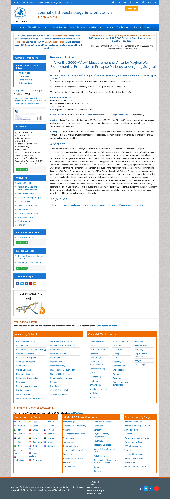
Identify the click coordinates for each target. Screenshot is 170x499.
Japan (20, 442)
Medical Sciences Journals (29, 263)
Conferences (43, 2)
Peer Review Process (26, 193)
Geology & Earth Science (61, 341)
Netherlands (19, 460)
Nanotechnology (57, 366)
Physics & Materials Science (136, 438)
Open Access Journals (55, 42)
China (35, 430)
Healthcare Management (74, 434)
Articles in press (96, 27)
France (35, 434)
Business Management (134, 458)
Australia (21, 426)
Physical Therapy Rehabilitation (101, 435)
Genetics (94, 373)
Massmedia (129, 462)
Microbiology (95, 397)
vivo (86, 205)
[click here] (30, 308)
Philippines (37, 460)
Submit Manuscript (77, 27)
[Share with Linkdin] (26, 283)
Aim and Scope (24, 183)
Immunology (95, 385)
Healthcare (94, 381)
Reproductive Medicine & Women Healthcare (105, 461)
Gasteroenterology (98, 368)
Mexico (50, 438)
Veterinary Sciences (59, 394)
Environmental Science (134, 442)
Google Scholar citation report (28, 90)
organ (64, 205)
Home (16, 2)
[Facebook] (141, 488)
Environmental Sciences (26, 386)
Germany (21, 434)
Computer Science (24, 374)
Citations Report (24, 209)
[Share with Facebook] (17, 283)
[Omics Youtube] (149, 2)
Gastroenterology (71, 446)
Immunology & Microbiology (62, 345)
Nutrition (116, 357)
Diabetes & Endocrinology (96, 363)
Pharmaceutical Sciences (61, 378)
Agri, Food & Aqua (132, 430)
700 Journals (96, 38)
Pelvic (54, 205)
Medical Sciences (58, 362)
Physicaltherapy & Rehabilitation (120, 383)
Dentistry (94, 353)
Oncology (116, 362)
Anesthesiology (97, 341)
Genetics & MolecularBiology (75, 450)
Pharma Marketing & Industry (137, 426)
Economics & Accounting (27, 378)
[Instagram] (156, 488)
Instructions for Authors (55, 27)
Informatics (55, 349)
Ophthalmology (119, 366)
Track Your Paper (25, 221)
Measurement (125, 205)
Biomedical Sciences (25, 353)
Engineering (21, 382)
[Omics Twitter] (125, 2)
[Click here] (113, 2)
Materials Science (58, 353)
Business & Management (27, 357)
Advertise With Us (25, 201)
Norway (51, 442)
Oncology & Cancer (102, 422)
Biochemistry (22, 345)
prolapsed (75, 205)
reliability (140, 205)
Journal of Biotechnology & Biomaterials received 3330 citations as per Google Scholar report (29, 101)
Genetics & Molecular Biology (29, 398)
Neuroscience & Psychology (62, 370)
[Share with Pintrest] (30, 283)
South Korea (18, 451)
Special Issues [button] (123, 27)
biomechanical (98, 205)
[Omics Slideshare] (143, 2)
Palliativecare (99, 456)
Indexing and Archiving (27, 213)
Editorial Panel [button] (33, 27)
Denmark (51, 434)
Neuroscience (69, 438)
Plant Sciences (56, 386)
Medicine (94, 393)
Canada (35, 426)
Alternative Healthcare (73, 458)
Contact (68, 2)
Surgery (138, 360)
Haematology (96, 377)
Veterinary (128, 450)
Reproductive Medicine (141, 355)
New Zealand (33, 454)
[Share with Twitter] (22, 283)
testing (112, 205)
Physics (53, 382)
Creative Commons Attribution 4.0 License (64, 487)
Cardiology (94, 345)
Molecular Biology (120, 341)
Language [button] (131, 8)
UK (18, 438)
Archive (110, 27)
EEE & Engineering (132, 446)
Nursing (115, 353)
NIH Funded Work (25, 217)
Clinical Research (97, 349)
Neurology (117, 349)
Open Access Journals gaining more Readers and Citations (122, 35)
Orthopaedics (118, 370)
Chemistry (20, 366)
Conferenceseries (58, 36)
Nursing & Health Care (60, 374)
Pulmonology (141, 345)
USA (19, 422)
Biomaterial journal (25, 237)
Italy (19, 430)
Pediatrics (116, 378)
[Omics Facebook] (119, 2)
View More (21, 170)
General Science (23, 394)
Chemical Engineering (25, 362)
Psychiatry (139, 341)
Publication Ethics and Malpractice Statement (27, 188)
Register (57, 2)
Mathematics (56, 357)
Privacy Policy (95, 487)
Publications (28, 2)
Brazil (19, 446)
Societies (20, 42)
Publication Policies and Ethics (28, 66)
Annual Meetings (75, 413)
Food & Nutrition (23, 390)
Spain (35, 422)
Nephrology (117, 345)
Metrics (137, 27)
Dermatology (95, 357)
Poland (50, 422)
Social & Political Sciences (61, 390)
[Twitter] (146, 488)
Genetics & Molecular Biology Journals (30, 257)
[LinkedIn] (151, 488)
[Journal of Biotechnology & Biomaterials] (20, 12)
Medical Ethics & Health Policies (104, 450)
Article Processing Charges (29, 197)
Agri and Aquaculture (25, 341)
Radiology (139, 349)
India (34, 438)
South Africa (33, 447)
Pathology (117, 374)
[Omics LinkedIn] (131, 2)
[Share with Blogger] (34, 283)
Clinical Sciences (23, 370)
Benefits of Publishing (27, 205)
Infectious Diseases (98, 389)
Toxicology (140, 364)
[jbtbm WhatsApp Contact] (156, 2)
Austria (50, 426)
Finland (50, 430)
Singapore (37, 442)
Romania (51, 446)
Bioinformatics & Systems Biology (31, 349)
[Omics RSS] (137, 2)
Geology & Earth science (135, 466)
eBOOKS (21, 225)
